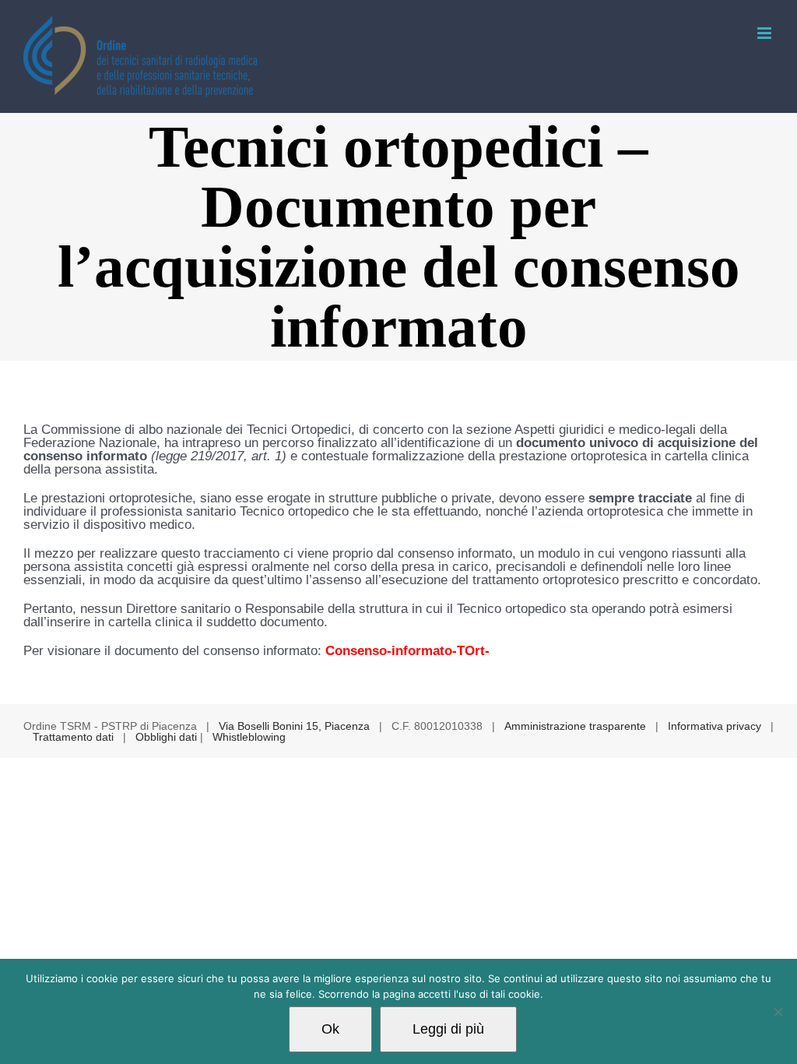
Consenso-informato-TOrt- (407, 650)
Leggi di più (448, 1029)
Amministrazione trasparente (575, 726)
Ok (330, 1029)
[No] (777, 1012)
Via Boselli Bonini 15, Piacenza (294, 726)
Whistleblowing (249, 737)
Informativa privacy (714, 726)
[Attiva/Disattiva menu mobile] (765, 33)
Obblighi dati (166, 737)
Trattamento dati (73, 737)
